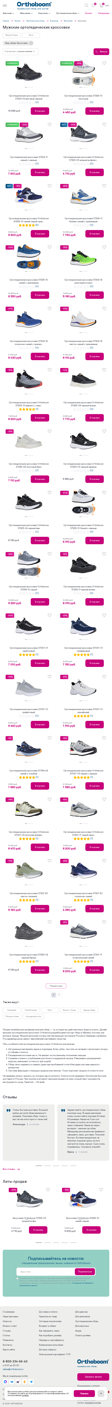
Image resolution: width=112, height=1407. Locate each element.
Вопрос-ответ (10, 1326)
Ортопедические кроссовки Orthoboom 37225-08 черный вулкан (83, 404)
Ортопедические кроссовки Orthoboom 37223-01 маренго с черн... (29, 404)
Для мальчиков (82, 1316)
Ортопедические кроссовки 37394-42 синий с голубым (28, 772)
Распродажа (103, 13)
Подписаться (85, 1272)
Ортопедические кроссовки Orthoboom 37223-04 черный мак (29, 526)
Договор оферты (47, 1350)
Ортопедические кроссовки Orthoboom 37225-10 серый (29, 588)
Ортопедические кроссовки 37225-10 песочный (83, 97)
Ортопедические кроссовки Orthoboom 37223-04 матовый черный (29, 97)
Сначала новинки (24, 51)
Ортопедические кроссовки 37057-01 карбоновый (29, 649)
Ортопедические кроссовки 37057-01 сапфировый (83, 649)
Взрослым (43, 13)
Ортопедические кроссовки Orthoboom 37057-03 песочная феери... (29, 833)
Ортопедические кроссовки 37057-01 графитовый (29, 710)
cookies (25, 1395)
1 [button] (26, 87)
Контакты (7, 1345)
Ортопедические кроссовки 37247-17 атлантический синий (83, 956)
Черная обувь (89, 1010)
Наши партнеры (10, 1316)
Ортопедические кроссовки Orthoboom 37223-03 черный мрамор (83, 465)
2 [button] (28, 87)
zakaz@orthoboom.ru (13, 1369)
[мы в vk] (11, 1381)
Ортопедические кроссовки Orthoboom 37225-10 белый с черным (83, 526)
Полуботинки (31, 1010)
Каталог (88, 13)
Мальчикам (25, 13)
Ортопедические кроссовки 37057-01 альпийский (83, 710)
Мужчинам (68, 21)
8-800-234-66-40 (15, 1361)
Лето (31, 35)
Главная (6, 21)
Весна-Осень (12, 35)
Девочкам (7, 13)
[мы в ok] (24, 1381)
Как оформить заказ (49, 1331)
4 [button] (64, 1242)
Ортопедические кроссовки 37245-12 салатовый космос (83, 281)
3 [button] (84, 87)
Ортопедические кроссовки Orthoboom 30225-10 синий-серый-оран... (29, 220)
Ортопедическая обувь (66, 13)
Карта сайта (9, 1350)
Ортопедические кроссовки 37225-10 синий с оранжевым (29, 281)
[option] (29, 73)
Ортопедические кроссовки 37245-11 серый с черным (29, 158)
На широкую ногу (33, 1016)
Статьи (6, 1335)
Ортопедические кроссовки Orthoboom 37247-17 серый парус (83, 833)
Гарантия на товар (48, 1316)
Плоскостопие (12, 1016)
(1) (37, 409)
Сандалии (11, 1010)
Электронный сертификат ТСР (55, 1354)
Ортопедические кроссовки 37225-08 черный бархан (28, 956)
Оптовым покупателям (50, 1321)
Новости (7, 1321)
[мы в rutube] (18, 1381)
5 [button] (32, 87)
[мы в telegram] (31, 1381)
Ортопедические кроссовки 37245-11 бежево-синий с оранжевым (83, 220)
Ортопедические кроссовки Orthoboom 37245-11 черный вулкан (83, 588)
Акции (78, 1331)
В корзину (40, 111)
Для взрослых (82, 1326)
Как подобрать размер (50, 1335)
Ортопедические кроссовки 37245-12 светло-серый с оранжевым (83, 342)
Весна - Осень (69, 1010)
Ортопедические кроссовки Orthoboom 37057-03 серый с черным (83, 772)
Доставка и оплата (48, 1312)
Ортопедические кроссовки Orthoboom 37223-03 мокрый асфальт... (83, 158)
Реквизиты (8, 1340)
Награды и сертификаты (51, 1340)
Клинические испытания (51, 1345)
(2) (37, 225)
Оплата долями (82, 1335)
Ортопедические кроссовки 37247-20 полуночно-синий (83, 895)
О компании (8, 1312)
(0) (37, 102)
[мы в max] (5, 1381)
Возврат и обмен (47, 1326)
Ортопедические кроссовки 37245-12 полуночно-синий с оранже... (29, 342)
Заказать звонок (93, 1377)
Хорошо (84, 1393)
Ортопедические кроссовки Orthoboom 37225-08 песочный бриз (29, 465)
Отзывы (7, 1331)
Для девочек (81, 1312)
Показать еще (56, 986)
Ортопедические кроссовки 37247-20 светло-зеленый (29, 895)
